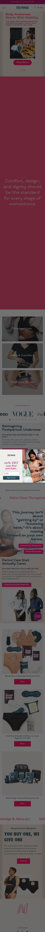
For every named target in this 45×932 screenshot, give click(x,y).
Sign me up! (11, 478)
